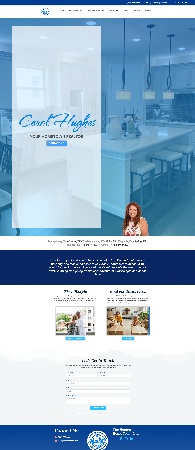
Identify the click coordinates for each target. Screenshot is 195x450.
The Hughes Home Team (96, 11)
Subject (68, 388)
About (125, 11)
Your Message (70, 395)
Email (68, 380)
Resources (136, 11)
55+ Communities (75, 11)
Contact (148, 11)
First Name (69, 372)
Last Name (102, 372)
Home (61, 11)
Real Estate (114, 11)
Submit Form (98, 408)
